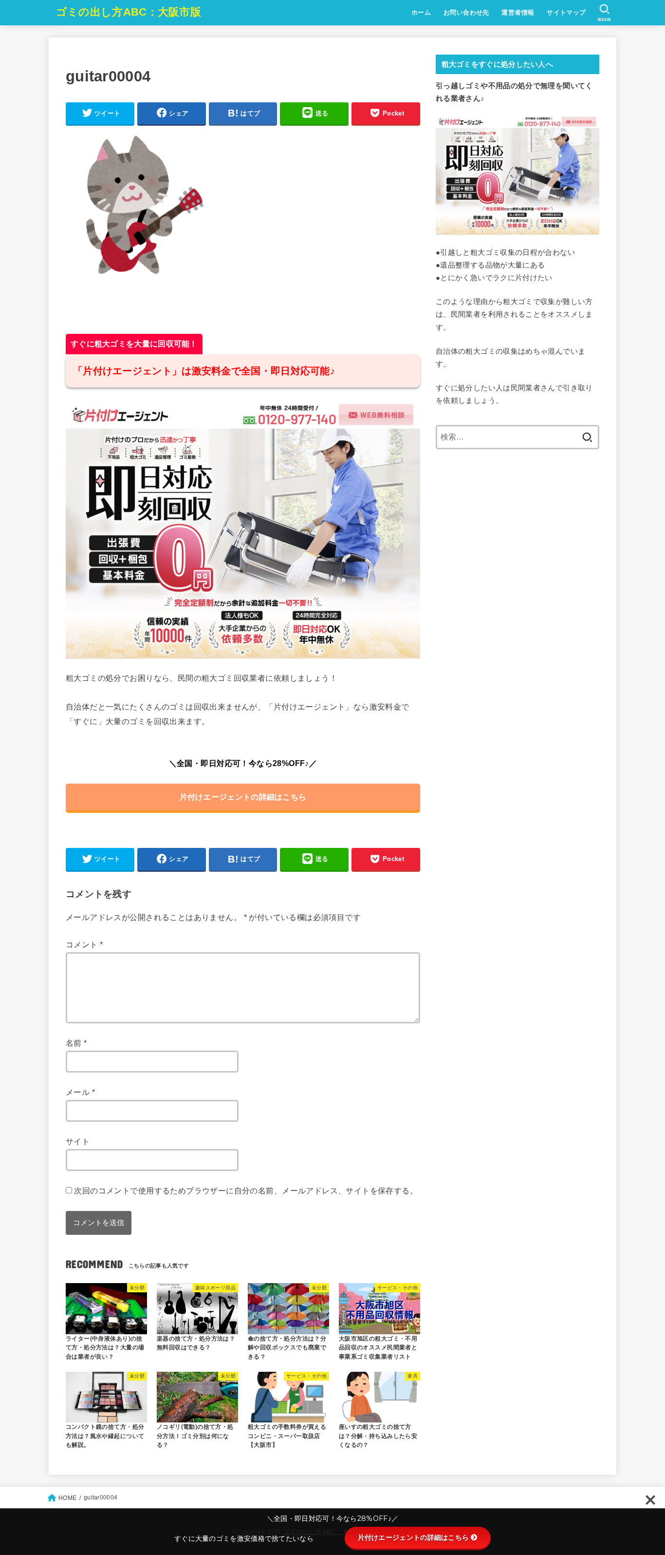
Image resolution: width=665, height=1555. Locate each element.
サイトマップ (566, 12)
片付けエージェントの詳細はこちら (243, 796)
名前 (76, 1042)
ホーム (421, 12)
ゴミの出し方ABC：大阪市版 (128, 12)
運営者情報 (517, 12)
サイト (78, 1141)
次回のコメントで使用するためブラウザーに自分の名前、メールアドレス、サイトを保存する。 (246, 1190)
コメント (84, 944)
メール (80, 1092)
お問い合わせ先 (466, 12)
